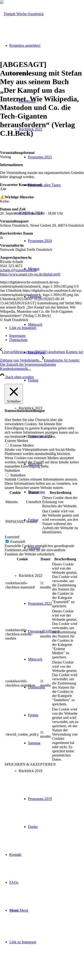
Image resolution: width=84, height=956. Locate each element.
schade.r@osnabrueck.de (18, 270)
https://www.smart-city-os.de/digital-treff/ (30, 274)
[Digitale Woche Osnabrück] (22, 14)
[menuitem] (51, 157)
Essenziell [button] (12, 537)
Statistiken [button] (12, 470)
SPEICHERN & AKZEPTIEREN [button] (30, 764)
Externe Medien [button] (16, 441)
